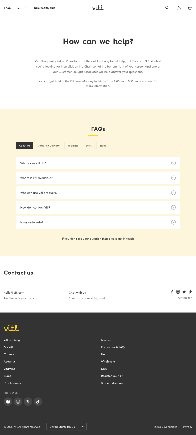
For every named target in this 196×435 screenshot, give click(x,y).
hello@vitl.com (14, 292)
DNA (104, 369)
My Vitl (8, 347)
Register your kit (111, 376)
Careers (9, 354)
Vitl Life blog (12, 340)
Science (106, 340)
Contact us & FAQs (113, 347)
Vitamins (9, 369)
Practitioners (12, 383)
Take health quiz (44, 8)
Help (104, 354)
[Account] (179, 7)
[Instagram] (178, 292)
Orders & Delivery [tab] (49, 145)
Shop (7, 8)
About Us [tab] (24, 145)
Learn (20, 8)
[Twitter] (184, 292)
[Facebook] (172, 292)
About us (10, 361)
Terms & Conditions (165, 427)
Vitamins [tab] (73, 145)
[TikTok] (190, 292)
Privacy (187, 427)
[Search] (167, 7)
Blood (7, 376)
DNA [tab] (88, 145)
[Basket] (190, 7)
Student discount (112, 383)
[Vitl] (98, 7)
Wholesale (108, 361)
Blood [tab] (103, 145)
